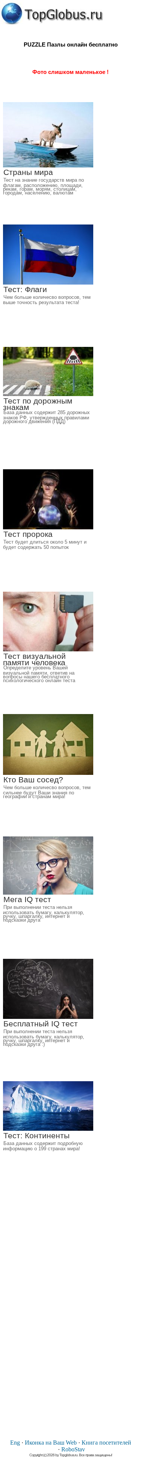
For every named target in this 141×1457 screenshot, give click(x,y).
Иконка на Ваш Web (51, 1442)
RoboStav (73, 1449)
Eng (15, 1442)
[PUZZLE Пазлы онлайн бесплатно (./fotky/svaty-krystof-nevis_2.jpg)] (52, 13)
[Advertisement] (70, 1320)
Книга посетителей (106, 1442)
